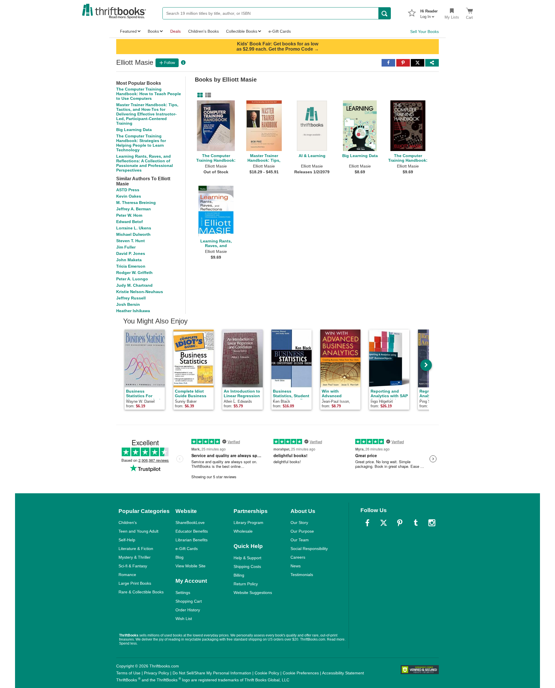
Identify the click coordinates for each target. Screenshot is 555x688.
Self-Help (127, 540)
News (296, 566)
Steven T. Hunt (130, 240)
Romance (127, 574)
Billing (239, 575)
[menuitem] (429, 12)
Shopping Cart (188, 601)
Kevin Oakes (128, 196)
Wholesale (243, 531)
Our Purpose (302, 531)
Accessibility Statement (343, 673)
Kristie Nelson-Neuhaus (139, 291)
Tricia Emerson (130, 266)
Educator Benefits (191, 531)
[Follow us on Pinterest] (400, 523)
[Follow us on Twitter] (384, 523)
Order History (187, 610)
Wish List (183, 618)
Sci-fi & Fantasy (133, 566)
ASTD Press (127, 189)
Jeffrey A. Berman (133, 209)
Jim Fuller (126, 247)
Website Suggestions (253, 592)
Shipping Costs (247, 566)
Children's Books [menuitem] (203, 31)
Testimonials (302, 574)
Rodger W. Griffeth (134, 272)
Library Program (248, 522)
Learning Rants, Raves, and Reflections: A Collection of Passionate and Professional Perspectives (144, 163)
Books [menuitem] (153, 31)
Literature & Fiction (136, 548)
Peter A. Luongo (132, 279)
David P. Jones (130, 253)
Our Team (300, 540)
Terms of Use (128, 673)
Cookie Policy (267, 673)
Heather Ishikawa (133, 310)
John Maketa (129, 259)
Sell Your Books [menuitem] (424, 31)
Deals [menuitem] (175, 31)
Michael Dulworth (133, 234)
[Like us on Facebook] (367, 523)
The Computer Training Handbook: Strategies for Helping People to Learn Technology (141, 143)
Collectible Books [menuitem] (241, 31)
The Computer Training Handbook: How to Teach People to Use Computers (148, 94)
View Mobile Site (190, 566)
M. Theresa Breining (136, 202)
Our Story (299, 522)
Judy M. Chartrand (134, 285)
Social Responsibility (309, 548)
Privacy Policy (156, 673)
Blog (179, 557)
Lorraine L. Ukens (133, 228)
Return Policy (246, 584)
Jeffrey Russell (131, 298)
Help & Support (247, 557)
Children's (128, 522)
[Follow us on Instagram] (432, 523)
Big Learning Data (134, 129)
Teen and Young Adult (138, 531)
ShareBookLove (190, 522)
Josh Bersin (128, 304)
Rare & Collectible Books (141, 592)
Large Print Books (135, 583)
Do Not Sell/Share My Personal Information (212, 673)
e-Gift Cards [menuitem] (280, 31)
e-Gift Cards (186, 548)
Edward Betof (129, 221)
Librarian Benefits (191, 540)
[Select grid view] (199, 95)
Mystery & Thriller (135, 557)
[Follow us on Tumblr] (416, 523)
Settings (182, 592)
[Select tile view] (207, 95)
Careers (298, 557)
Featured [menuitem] (128, 31)
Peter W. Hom (129, 215)
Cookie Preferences (301, 673)
